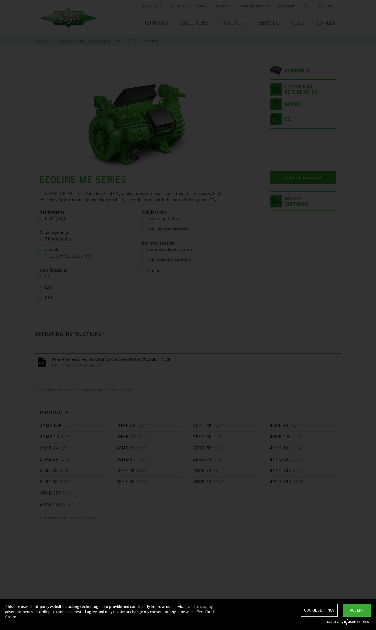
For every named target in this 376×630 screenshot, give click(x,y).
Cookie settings (319, 610)
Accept (356, 610)
